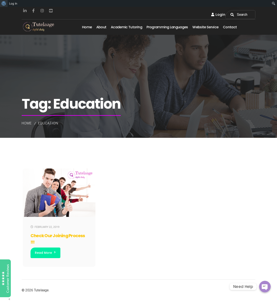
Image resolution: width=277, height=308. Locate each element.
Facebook (33, 10)
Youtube (51, 10)
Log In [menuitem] (13, 3)
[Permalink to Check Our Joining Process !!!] (59, 216)
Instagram (42, 10)
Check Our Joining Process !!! (58, 239)
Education (48, 123)
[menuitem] (4, 3)
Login (220, 14)
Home (27, 123)
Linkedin (25, 10)
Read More (43, 253)
